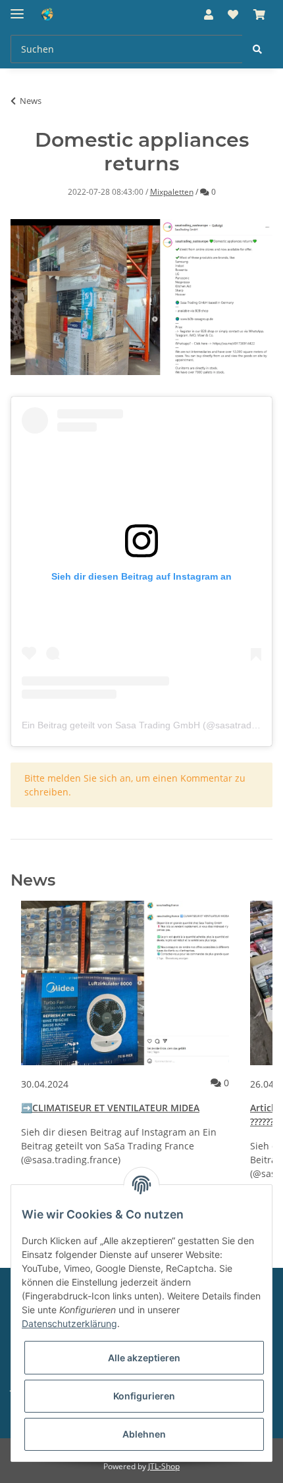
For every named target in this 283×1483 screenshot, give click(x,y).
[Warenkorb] (259, 14)
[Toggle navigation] (17, 8)
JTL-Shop (164, 1466)
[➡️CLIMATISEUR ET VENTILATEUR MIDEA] (125, 983)
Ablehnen (144, 1434)
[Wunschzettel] (232, 14)
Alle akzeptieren (144, 1357)
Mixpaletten (171, 191)
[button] (208, 14)
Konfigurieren (144, 1395)
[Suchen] (257, 49)
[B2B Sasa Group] (65, 15)
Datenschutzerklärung (69, 1323)
